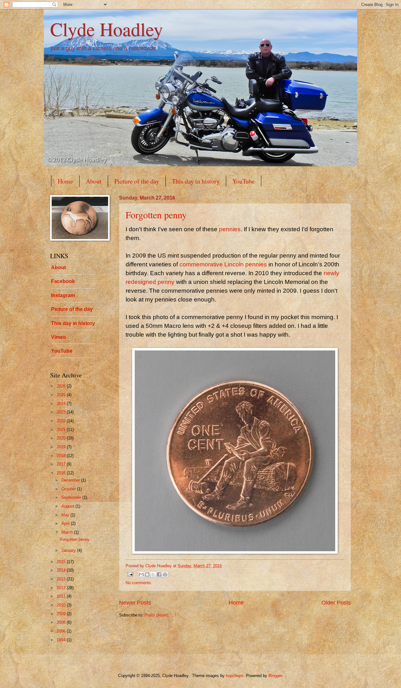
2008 (62, 622)
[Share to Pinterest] (165, 574)
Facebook (63, 281)
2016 (62, 473)
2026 (62, 386)
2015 (62, 561)
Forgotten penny (156, 214)
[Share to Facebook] (159, 574)
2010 (62, 605)
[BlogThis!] (147, 574)
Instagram (63, 295)
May (65, 515)
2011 (62, 596)
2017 (62, 464)
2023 (62, 412)
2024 (62, 403)
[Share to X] (153, 574)
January (69, 550)
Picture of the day (136, 181)
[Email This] (141, 574)
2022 (62, 421)
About (94, 181)
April (66, 523)
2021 (62, 429)
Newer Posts (135, 603)
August (68, 506)
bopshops (234, 675)
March (67, 532)
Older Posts (336, 603)
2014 (62, 570)
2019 (62, 447)
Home (65, 181)
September (71, 497)
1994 (62, 639)
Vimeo (58, 337)
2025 (62, 394)
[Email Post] (130, 574)
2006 (62, 631)
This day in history (196, 181)
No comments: (139, 582)
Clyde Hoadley (106, 28)
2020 (62, 438)
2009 (62, 613)
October (69, 489)
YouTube (243, 181)
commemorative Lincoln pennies (223, 264)
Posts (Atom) (156, 615)
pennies (230, 229)
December (71, 480)
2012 (62, 587)
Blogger (275, 675)
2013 (62, 579)
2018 (62, 455)
